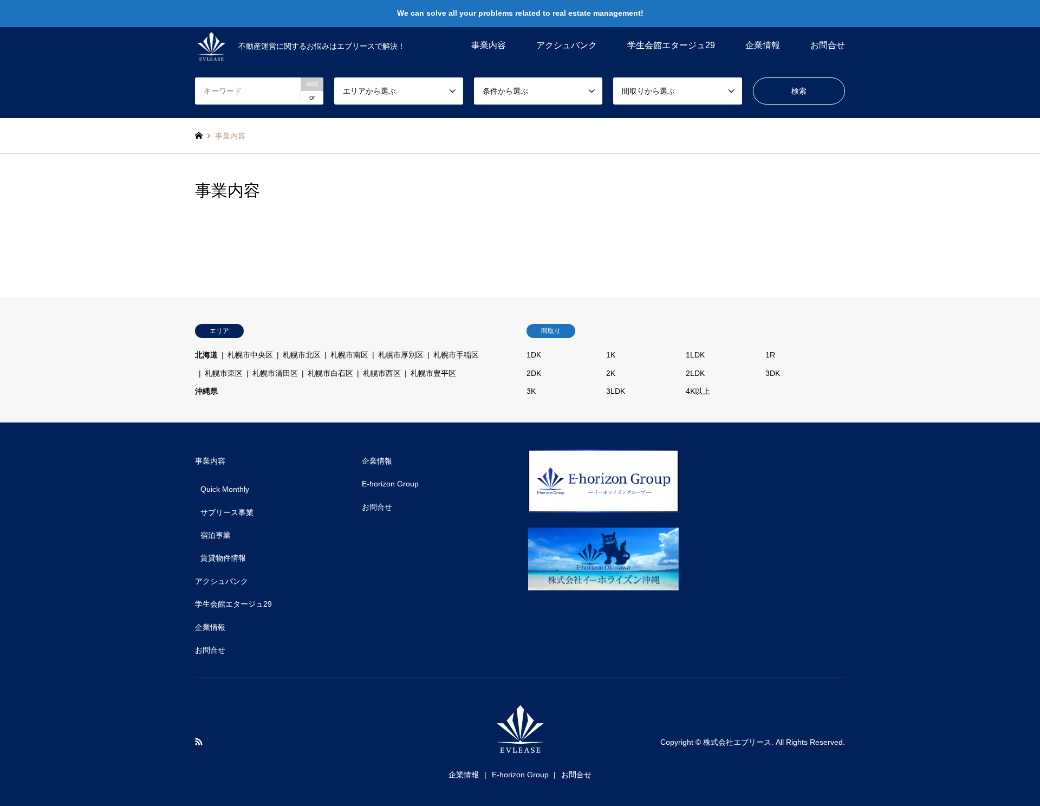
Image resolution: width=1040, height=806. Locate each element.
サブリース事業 (226, 512)
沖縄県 (206, 391)
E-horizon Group (390, 483)
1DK (533, 354)
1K (610, 354)
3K (531, 391)
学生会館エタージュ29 (671, 45)
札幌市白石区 (330, 373)
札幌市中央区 (250, 354)
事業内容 (488, 45)
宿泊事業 (215, 535)
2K (610, 373)
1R (770, 354)
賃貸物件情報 (223, 558)
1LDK (695, 354)
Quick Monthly (224, 489)
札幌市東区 (224, 373)
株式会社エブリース (737, 742)
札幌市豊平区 (433, 373)
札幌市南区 (349, 354)
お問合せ (827, 45)
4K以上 (698, 391)
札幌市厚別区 (401, 354)
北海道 (206, 354)
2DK (533, 373)
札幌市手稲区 (456, 354)
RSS (199, 741)
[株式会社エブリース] (520, 749)
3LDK (615, 391)
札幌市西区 (382, 373)
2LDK (695, 373)
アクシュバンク (566, 45)
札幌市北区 (302, 354)
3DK (772, 373)
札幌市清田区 (275, 373)
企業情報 (762, 45)
